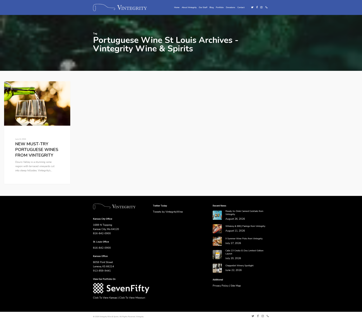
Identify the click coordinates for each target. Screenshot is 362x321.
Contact (240, 7)
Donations (230, 7)
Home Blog (14, 85)
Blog (212, 7)
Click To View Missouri (132, 297)
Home (176, 7)
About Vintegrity (189, 7)
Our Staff (203, 7)
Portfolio (220, 7)
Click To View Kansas (105, 297)
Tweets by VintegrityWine (168, 211)
